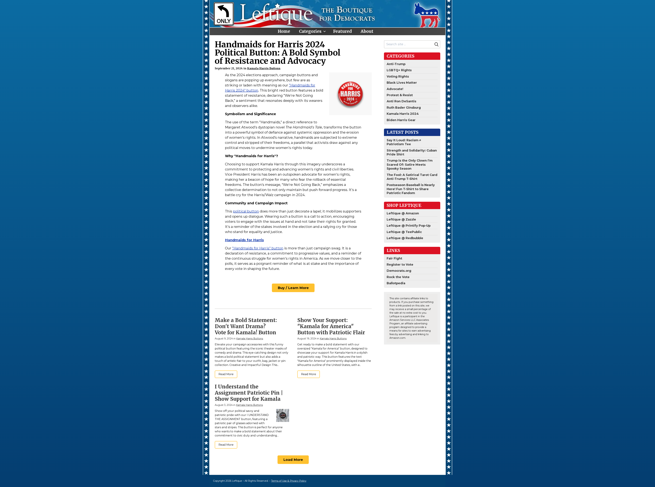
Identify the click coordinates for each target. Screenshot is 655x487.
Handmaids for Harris (244, 240)
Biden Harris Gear (401, 120)
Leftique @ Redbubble (405, 238)
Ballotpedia (396, 283)
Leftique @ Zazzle (401, 219)
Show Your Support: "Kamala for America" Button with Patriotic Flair (331, 326)
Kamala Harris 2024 (403, 114)
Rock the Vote (398, 277)
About (367, 31)
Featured (342, 31)
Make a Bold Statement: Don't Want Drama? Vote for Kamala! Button (246, 326)
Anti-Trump (396, 64)
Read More (226, 374)
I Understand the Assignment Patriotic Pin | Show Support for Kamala (249, 392)
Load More (293, 460)
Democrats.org (399, 271)
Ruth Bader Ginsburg (404, 107)
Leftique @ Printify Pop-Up (409, 226)
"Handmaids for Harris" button (257, 248)
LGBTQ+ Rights (399, 70)
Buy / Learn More (293, 288)
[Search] (436, 44)
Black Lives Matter (402, 83)
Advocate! (395, 89)
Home (284, 31)
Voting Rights (398, 76)
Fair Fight (394, 258)
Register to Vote (400, 264)
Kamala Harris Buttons (263, 68)
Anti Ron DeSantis (401, 101)
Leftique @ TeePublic (404, 232)
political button (246, 211)
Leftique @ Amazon (403, 213)
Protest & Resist (400, 95)
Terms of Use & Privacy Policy (288, 480)
